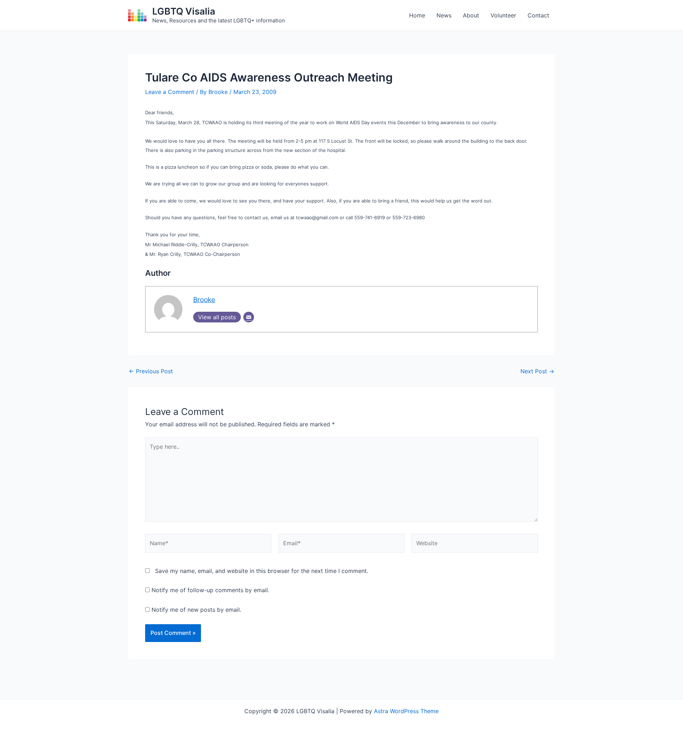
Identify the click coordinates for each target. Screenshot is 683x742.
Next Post (537, 371)
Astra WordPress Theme (406, 711)
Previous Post (151, 371)
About (471, 15)
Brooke (204, 299)
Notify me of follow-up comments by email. (210, 590)
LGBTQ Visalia (183, 11)
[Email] (248, 317)
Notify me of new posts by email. (196, 609)
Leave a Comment (169, 91)
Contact (538, 15)
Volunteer (503, 15)
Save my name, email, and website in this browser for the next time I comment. (261, 570)
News (443, 15)
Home (417, 15)
